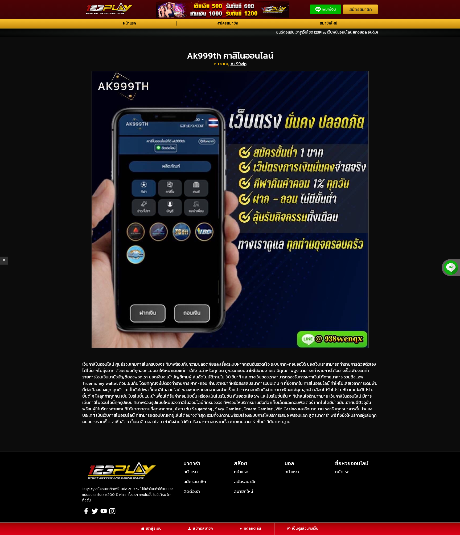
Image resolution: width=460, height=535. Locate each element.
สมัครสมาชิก (360, 9)
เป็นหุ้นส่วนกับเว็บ (305, 528)
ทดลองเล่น (252, 528)
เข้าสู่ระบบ (154, 528)
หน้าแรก (129, 23)
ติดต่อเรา (191, 491)
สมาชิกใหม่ (328, 23)
